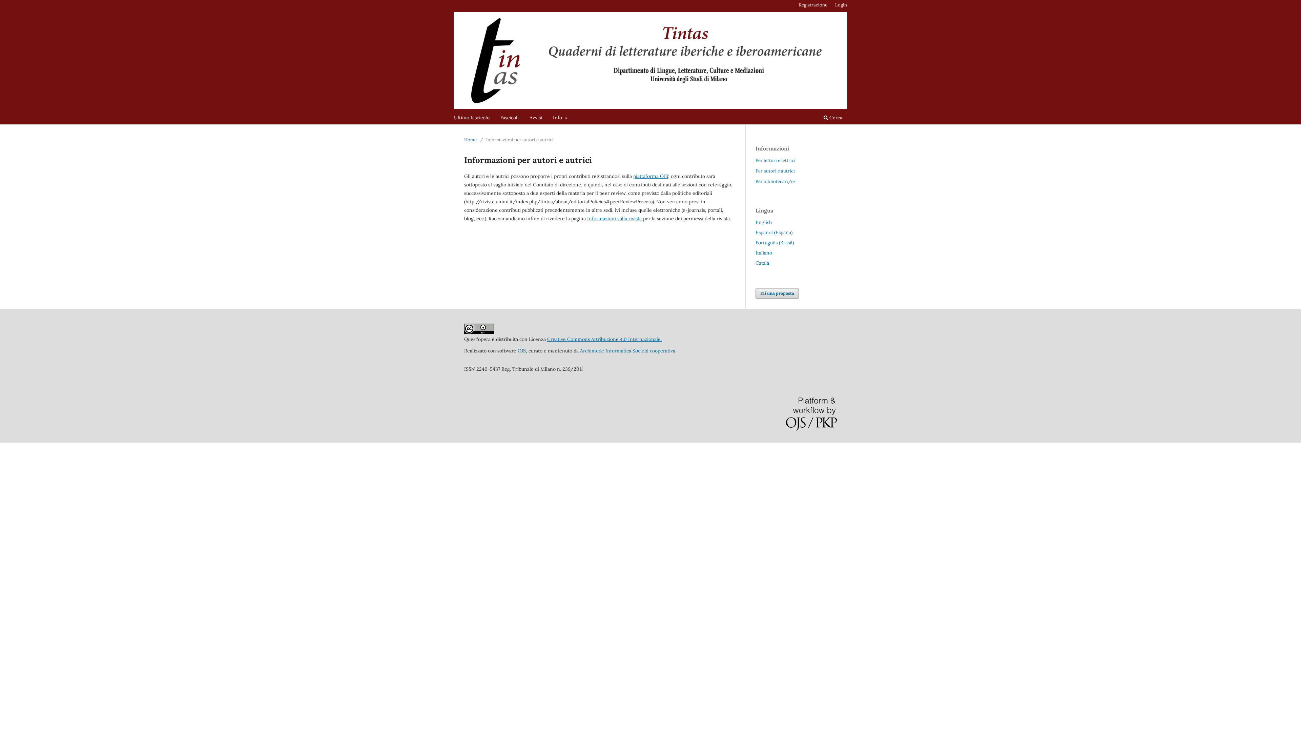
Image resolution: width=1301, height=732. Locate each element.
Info (558, 118)
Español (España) (774, 232)
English (764, 222)
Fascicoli (509, 118)
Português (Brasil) (775, 243)
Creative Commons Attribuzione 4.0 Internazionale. (604, 339)
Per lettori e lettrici (776, 160)
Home (470, 140)
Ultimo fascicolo (472, 118)
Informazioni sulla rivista (614, 219)
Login (841, 5)
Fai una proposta (777, 293)
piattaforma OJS (650, 176)
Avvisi (536, 118)
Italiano (764, 253)
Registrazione (813, 5)
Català (762, 263)
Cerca (835, 118)
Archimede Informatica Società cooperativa (627, 351)
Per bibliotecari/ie (775, 181)
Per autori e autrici (775, 171)
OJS (522, 351)
